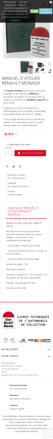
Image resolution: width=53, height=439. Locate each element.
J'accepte (34, 11)
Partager (7, 166)
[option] (26, 34)
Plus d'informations (46, 11)
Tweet (13, 166)
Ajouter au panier (30, 153)
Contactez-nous (32, 375)
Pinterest (20, 166)
